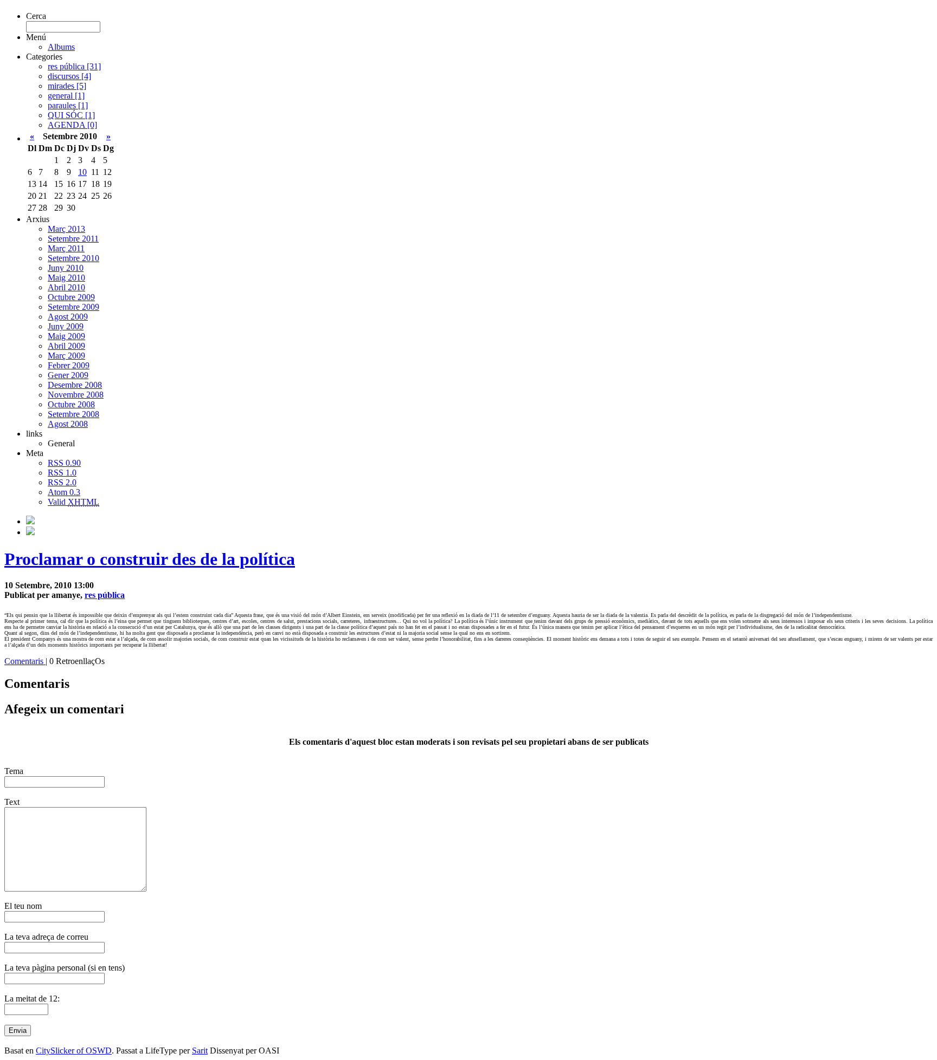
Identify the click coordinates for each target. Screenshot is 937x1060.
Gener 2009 (68, 375)
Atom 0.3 (64, 492)
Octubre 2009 (71, 297)
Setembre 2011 (73, 238)
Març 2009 (66, 355)
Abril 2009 (66, 345)
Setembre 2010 (73, 258)
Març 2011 (66, 248)
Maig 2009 (66, 336)
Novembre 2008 (76, 394)
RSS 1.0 (62, 472)
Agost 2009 (68, 316)
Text (12, 802)
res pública (105, 595)
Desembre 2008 (75, 384)
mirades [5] (67, 85)
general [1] (66, 95)
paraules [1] (68, 105)
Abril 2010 (66, 287)
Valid (73, 501)
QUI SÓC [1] (71, 115)
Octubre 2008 (71, 404)
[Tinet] (30, 532)
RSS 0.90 (64, 462)
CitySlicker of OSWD (74, 1050)
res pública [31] (74, 66)
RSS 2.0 (62, 482)
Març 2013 (66, 228)
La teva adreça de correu (46, 936)
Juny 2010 (66, 267)
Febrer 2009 (68, 365)
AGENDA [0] (72, 124)
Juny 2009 (66, 326)
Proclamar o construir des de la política (149, 559)
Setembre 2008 (73, 414)
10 (82, 172)
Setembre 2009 (73, 306)
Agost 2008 (68, 423)
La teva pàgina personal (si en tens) (64, 967)
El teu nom (23, 906)
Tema (13, 771)
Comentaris (25, 661)
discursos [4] (69, 76)
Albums (61, 46)
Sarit (200, 1050)
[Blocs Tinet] (30, 521)
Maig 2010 (66, 277)
